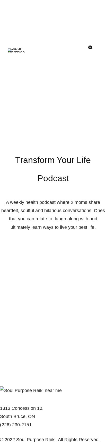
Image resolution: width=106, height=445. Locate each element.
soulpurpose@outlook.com (27, 398)
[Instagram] (11, 432)
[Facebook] (3, 432)
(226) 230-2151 (16, 424)
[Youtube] (20, 432)
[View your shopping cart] (88, 50)
